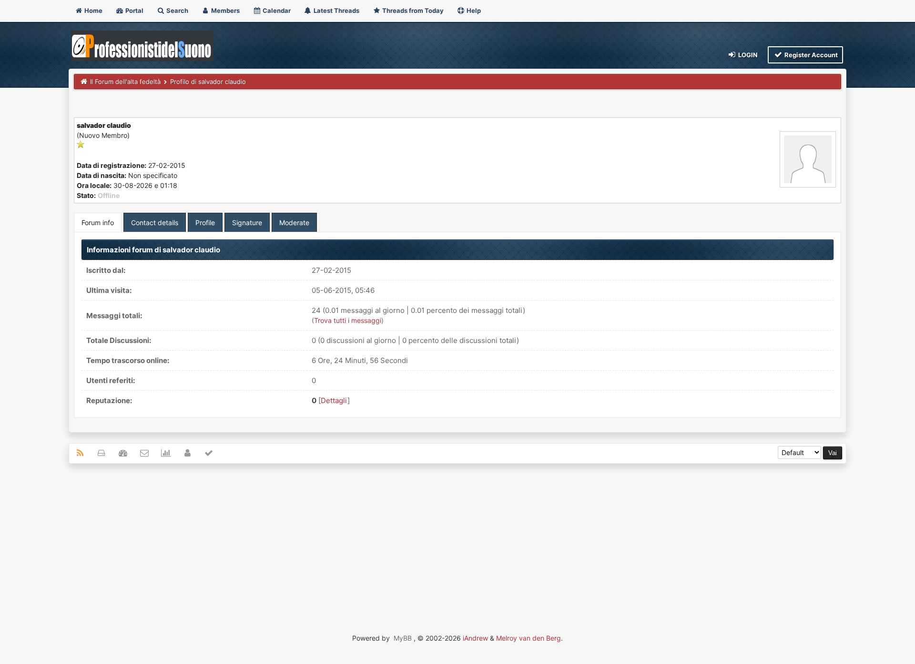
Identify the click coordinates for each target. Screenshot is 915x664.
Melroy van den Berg (528, 638)
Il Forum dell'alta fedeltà (125, 81)
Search (176, 10)
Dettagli (334, 400)
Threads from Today (412, 10)
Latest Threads (335, 10)
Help (473, 10)
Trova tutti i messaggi (347, 320)
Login (747, 55)
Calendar (276, 10)
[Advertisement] (457, 540)
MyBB (403, 638)
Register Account (810, 55)
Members (225, 10)
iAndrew (475, 638)
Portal (133, 10)
